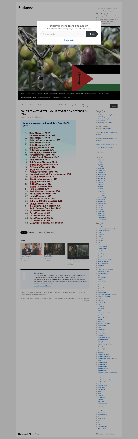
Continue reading (69, 40)
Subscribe (92, 34)
